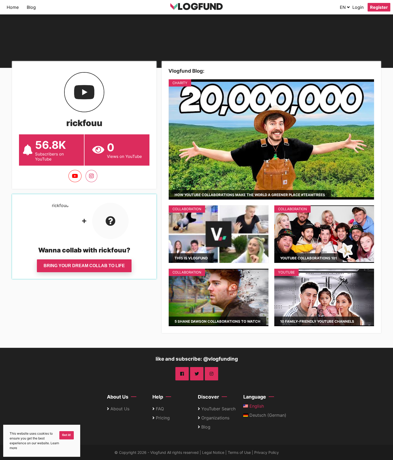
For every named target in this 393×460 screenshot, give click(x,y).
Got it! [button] (66, 435)
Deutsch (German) (267, 415)
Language (254, 397)
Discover (208, 397)
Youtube (286, 272)
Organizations (215, 417)
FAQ (160, 408)
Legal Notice (213, 452)
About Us (117, 397)
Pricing (163, 417)
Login (358, 7)
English (256, 406)
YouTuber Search (218, 408)
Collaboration (186, 209)
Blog (31, 7)
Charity (179, 83)
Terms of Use (239, 452)
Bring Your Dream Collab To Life (84, 265)
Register (379, 7)
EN (343, 7)
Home (13, 7)
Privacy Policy (266, 452)
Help (157, 397)
